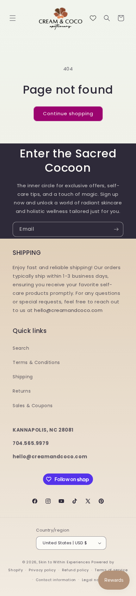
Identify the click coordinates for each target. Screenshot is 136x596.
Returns (22, 391)
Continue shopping (68, 113)
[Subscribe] (116, 229)
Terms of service (111, 570)
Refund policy (75, 570)
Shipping (23, 377)
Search (21, 348)
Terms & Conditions (36, 362)
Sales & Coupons (33, 405)
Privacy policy (42, 570)
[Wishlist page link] (93, 18)
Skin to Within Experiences (64, 562)
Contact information (56, 579)
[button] (13, 18)
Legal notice (94, 579)
